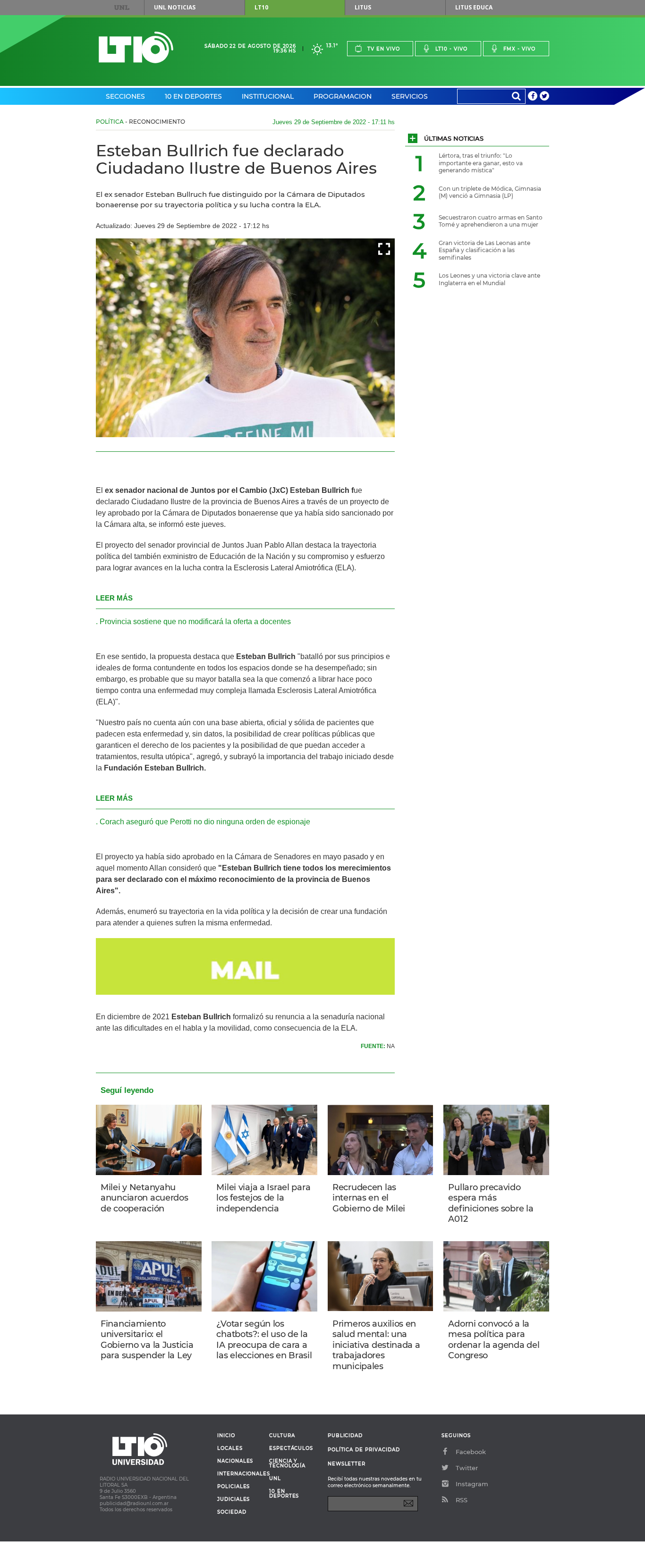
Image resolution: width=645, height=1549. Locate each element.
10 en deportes (284, 1493)
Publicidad (345, 1435)
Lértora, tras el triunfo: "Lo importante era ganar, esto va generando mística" (481, 163)
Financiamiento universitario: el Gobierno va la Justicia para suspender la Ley (147, 1340)
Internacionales (239, 1474)
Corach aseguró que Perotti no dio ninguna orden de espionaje (205, 822)
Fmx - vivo (519, 49)
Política (110, 121)
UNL (122, 7)
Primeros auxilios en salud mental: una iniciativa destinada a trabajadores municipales (376, 1345)
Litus (363, 7)
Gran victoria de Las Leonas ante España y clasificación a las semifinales (484, 250)
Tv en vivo (383, 49)
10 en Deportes (193, 96)
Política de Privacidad (364, 1450)
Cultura (282, 1435)
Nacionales (235, 1461)
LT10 (261, 7)
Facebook (471, 1452)
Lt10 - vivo (451, 49)
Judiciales (233, 1499)
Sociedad (231, 1512)
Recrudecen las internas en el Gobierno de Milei (368, 1198)
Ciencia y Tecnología (287, 1463)
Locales (230, 1448)
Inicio (226, 1435)
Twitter (467, 1468)
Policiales (233, 1486)
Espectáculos (291, 1448)
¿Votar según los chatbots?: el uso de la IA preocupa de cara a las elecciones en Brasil (264, 1340)
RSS (461, 1500)
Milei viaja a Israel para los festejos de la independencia (263, 1198)
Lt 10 (136, 47)
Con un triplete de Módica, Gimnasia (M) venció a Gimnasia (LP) (490, 192)
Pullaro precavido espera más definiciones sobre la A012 (490, 1203)
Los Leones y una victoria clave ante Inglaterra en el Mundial (489, 279)
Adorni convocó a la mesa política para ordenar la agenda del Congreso (493, 1340)
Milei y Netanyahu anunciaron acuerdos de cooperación (144, 1198)
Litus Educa (473, 7)
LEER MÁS (114, 598)
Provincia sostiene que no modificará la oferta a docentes (195, 622)
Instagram (472, 1484)
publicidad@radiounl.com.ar (134, 1503)
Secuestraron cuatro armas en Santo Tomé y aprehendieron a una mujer (491, 221)
